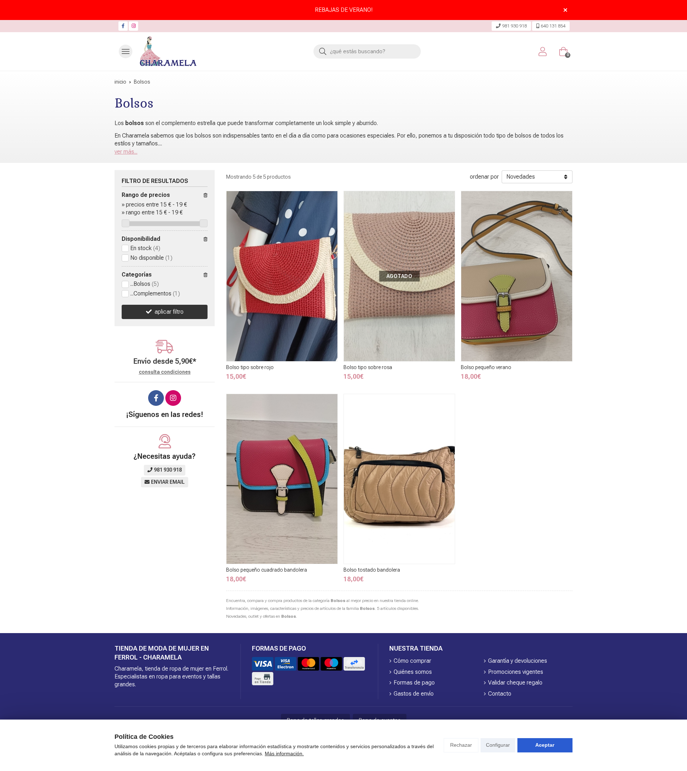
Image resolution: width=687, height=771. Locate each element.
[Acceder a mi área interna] (542, 51)
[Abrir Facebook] (123, 26)
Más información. (284, 753)
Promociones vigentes (515, 671)
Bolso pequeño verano (486, 367)
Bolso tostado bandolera (372, 570)
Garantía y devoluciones (517, 660)
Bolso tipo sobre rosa (368, 367)
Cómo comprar (412, 660)
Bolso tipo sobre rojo (250, 367)
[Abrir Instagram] (134, 26)
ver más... (125, 151)
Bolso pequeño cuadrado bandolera (266, 570)
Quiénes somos (413, 671)
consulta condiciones (165, 372)
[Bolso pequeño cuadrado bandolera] (281, 479)
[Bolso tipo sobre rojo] (281, 276)
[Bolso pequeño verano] (516, 276)
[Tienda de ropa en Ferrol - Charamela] (168, 51)
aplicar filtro (169, 311)
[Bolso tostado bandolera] (399, 479)
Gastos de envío (414, 693)
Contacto (499, 693)
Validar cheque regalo (515, 682)
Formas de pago (414, 682)
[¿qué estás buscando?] (367, 51)
